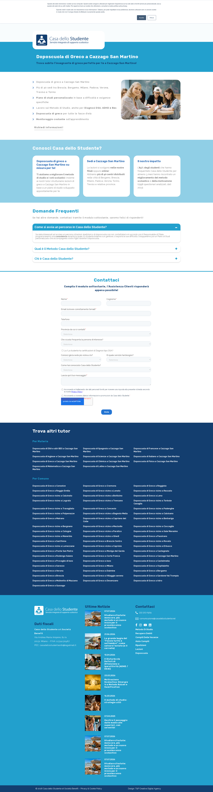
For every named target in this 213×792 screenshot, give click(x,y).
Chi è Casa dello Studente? (54, 258)
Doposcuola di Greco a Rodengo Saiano (53, 556)
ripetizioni (140, 645)
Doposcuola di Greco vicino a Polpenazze (54, 513)
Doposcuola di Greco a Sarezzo (48, 566)
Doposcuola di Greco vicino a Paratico (102, 531)
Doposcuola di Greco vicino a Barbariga (154, 518)
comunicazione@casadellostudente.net (157, 618)
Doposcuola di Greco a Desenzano (100, 580)
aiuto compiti (142, 641)
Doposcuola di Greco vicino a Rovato (152, 541)
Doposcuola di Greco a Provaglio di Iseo (53, 561)
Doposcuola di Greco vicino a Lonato (101, 491)
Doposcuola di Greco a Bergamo (150, 571)
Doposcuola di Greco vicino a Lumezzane (53, 546)
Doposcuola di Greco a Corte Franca (101, 556)
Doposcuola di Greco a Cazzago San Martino (55, 461)
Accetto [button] (141, 18)
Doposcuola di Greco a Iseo (97, 561)
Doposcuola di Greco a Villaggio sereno (103, 576)
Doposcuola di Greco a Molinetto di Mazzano (55, 580)
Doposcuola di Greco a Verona (48, 571)
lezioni (139, 649)
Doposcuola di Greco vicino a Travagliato (53, 508)
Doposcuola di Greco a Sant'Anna (49, 541)
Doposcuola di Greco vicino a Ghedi (101, 536)
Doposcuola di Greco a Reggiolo (150, 486)
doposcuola (141, 653)
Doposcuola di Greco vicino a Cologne (52, 531)
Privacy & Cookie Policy (91, 788)
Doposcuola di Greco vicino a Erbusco (153, 546)
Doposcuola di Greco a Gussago (49, 585)
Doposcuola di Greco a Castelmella (152, 561)
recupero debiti (143, 633)
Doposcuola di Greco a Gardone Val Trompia (156, 576)
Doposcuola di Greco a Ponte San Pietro (53, 551)
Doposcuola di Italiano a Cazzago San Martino (157, 456)
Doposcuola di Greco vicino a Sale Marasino (156, 531)
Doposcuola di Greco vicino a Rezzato (153, 491)
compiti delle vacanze (146, 637)
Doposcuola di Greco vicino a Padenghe (154, 508)
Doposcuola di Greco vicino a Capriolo (102, 546)
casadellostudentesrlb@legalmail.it (58, 645)
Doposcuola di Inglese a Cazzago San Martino (56, 456)
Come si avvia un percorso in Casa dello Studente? (71, 227)
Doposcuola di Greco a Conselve (49, 486)
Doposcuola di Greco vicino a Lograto (52, 500)
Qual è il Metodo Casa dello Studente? (62, 249)
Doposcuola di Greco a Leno (148, 496)
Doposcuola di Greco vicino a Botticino (102, 496)
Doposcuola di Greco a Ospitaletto (151, 566)
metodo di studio (144, 629)
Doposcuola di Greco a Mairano (48, 518)
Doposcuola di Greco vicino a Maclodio (102, 526)
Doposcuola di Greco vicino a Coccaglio (154, 526)
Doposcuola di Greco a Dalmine (99, 571)
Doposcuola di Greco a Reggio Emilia (51, 491)
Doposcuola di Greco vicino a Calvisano (153, 513)
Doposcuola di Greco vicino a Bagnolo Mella (105, 513)
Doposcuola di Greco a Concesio (99, 508)
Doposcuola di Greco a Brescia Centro (102, 541)
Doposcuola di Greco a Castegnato (151, 551)
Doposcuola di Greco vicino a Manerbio (52, 536)
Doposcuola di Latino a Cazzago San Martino (105, 466)
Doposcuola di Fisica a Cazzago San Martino (156, 461)
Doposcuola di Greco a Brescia (48, 576)
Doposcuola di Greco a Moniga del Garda (103, 551)
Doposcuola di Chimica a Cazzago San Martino (106, 461)
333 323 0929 (145, 612)
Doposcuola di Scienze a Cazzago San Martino (106, 456)
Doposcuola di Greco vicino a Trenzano (103, 500)
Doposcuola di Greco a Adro (148, 580)
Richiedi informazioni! (48, 127)
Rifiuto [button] (152, 18)
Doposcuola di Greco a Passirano (150, 536)
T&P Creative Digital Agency (148, 788)
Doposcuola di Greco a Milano (98, 566)
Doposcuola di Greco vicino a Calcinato (52, 496)
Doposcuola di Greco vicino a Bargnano (52, 526)
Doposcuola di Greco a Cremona (99, 486)
